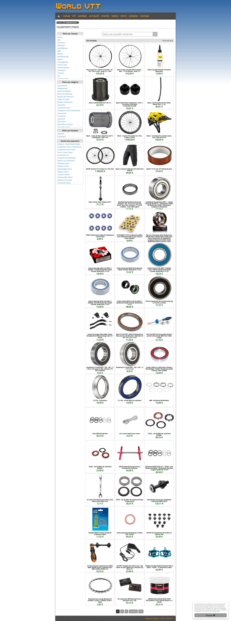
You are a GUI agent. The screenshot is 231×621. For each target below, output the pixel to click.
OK (155, 34)
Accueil (59, 23)
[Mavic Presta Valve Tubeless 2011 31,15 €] (100, 179)
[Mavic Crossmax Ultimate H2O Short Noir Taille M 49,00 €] (129, 146)
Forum (66, 16)
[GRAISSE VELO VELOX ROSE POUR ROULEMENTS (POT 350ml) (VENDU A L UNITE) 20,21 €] (159, 576)
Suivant (133, 611)
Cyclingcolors (63, 78)
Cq (59, 76)
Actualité (94, 16)
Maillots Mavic (63, 163)
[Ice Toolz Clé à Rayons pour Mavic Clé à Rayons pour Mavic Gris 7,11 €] (100, 477)
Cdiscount (62, 136)
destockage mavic (65, 169)
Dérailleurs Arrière (65, 124)
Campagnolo (63, 62)
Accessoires (62, 85)
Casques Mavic (64, 174)
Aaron (60, 37)
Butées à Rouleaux (65, 102)
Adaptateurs (63, 88)
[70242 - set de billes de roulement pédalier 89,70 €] (159, 411)
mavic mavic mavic (65, 152)
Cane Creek (62, 65)
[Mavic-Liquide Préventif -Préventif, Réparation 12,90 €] (159, 47)
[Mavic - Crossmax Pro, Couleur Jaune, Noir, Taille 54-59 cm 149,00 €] (159, 113)
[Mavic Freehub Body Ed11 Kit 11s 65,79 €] (100, 80)
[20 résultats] (70, 35)
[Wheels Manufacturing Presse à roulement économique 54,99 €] (129, 444)
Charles (61, 73)
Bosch (60, 59)
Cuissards (62, 116)
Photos (105, 16)
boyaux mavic (63, 172)
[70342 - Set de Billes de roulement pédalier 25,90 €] (100, 444)
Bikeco (60, 54)
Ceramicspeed (63, 67)
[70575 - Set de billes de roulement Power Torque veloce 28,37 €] (129, 477)
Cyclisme (61, 119)
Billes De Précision (65, 94)
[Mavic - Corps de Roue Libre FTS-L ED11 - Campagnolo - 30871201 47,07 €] (100, 113)
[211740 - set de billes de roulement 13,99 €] (129, 378)
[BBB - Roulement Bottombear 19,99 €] (159, 378)
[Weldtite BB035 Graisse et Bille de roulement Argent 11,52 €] (100, 510)
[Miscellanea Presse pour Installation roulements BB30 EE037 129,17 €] (159, 477)
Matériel (82, 16)
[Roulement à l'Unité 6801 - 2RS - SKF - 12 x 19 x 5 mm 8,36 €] (129, 344)
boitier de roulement (66, 160)
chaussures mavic (65, 180)
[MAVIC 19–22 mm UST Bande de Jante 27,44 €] (159, 146)
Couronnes (62, 113)
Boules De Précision (66, 97)
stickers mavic (63, 166)
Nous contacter (167, 618)
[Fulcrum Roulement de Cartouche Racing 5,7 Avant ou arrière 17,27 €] (159, 278)
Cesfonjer (61, 70)
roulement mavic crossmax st (69, 147)
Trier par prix (167, 40)
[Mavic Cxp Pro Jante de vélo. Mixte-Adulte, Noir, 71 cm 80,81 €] (159, 80)
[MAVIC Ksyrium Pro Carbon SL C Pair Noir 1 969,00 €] (100, 146)
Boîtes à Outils (63, 99)
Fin (141, 611)
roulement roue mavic (67, 149)
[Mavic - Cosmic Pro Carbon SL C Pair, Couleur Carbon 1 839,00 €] (129, 113)
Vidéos (115, 16)
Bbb (59, 51)
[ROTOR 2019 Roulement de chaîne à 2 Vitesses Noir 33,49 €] (159, 510)
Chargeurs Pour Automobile (69, 110)
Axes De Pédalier (64, 91)
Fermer (209, 615)
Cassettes (61, 105)
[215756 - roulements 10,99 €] (100, 378)
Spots (124, 16)
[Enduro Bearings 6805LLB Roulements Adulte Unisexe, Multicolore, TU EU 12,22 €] (129, 245)
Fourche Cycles (64, 127)
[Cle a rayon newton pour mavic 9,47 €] (129, 411)
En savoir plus (214, 611)
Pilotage (144, 16)
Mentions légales (152, 618)
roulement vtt (63, 155)
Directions (62, 121)
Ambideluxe (62, 48)
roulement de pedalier (67, 158)
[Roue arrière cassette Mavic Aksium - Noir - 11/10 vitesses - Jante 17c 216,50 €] (129, 47)
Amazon (61, 133)
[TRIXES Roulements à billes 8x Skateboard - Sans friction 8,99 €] (100, 212)
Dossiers (133, 16)
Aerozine (61, 42)
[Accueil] (58, 16)
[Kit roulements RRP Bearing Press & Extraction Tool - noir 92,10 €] (129, 576)
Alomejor (61, 45)
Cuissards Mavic (64, 183)
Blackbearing (63, 56)
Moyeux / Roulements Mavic (69, 144)
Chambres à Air (64, 108)
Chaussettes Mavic (65, 177)
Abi (59, 40)
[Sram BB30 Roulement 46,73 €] (100, 411)
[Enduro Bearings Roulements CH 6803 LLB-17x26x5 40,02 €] (129, 510)
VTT (74, 16)
